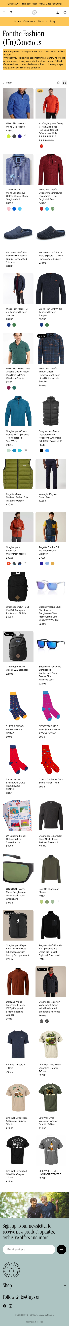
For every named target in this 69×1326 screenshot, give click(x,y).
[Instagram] (11, 1306)
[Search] (11, 12)
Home (17, 21)
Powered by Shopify (45, 1315)
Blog (52, 21)
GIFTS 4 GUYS (28, 1315)
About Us (43, 21)
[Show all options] (25, 135)
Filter (9, 82)
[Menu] (4, 12)
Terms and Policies (34, 1321)
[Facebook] (5, 1306)
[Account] (57, 12)
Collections (29, 21)
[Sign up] (61, 1249)
